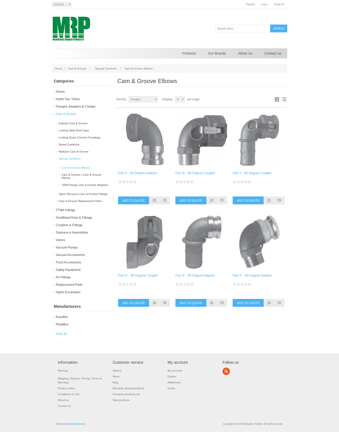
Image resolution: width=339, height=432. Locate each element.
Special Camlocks (70, 158)
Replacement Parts (69, 284)
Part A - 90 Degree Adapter (137, 173)
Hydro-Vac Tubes (68, 99)
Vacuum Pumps (67, 247)
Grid (276, 99)
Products (189, 53)
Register (250, 4)
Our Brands (217, 53)
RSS (226, 371)
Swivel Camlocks (69, 144)
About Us (245, 53)
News (116, 376)
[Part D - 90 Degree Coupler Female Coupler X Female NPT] (144, 242)
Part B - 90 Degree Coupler (195, 173)
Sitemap (63, 370)
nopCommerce (77, 424)
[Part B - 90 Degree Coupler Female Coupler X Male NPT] (201, 139)
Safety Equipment (68, 269)
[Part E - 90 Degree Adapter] (201, 242)
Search (117, 370)
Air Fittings (63, 277)
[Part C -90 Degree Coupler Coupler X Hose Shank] (258, 139)
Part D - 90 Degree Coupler (138, 275)
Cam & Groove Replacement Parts (80, 201)
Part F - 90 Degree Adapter (252, 275)
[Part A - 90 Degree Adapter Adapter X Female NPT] (144, 139)
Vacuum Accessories (70, 255)
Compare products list (126, 394)
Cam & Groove (66, 114)
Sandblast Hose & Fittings (74, 217)
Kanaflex (62, 317)
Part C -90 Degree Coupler (252, 173)
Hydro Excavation (68, 292)
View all (61, 333)
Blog (115, 382)
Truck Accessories (68, 262)
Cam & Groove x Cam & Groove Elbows (81, 176)
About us (63, 400)
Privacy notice (66, 388)
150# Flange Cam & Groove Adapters (85, 184)
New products (121, 400)
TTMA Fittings (65, 210)
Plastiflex (62, 324)
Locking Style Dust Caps (74, 130)
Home (58, 68)
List (284, 99)
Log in (264, 4)
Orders (172, 376)
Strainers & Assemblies (72, 232)
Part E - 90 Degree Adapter (195, 275)
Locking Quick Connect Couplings (79, 137)
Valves (60, 240)
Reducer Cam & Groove (73, 151)
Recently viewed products (128, 388)
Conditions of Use (69, 394)
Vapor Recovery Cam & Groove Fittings (83, 193)
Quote (171, 388)
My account (175, 370)
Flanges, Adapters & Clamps (76, 106)
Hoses (60, 91)
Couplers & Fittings (69, 225)
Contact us (272, 53)
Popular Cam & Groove (73, 123)
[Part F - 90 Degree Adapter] (258, 242)
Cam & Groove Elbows (76, 167)
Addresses (174, 382)
